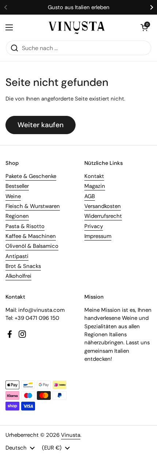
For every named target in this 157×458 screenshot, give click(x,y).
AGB (89, 196)
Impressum (97, 236)
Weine (13, 196)
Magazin (94, 186)
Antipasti (16, 256)
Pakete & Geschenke (30, 176)
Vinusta (70, 435)
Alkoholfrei (18, 276)
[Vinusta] (77, 27)
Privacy (93, 226)
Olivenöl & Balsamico (31, 246)
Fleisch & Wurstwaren (32, 206)
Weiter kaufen (41, 124)
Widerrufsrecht (103, 216)
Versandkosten (102, 206)
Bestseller (17, 186)
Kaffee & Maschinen (30, 236)
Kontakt (94, 176)
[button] (144, 27)
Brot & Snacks (23, 266)
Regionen (17, 216)
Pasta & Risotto (25, 226)
